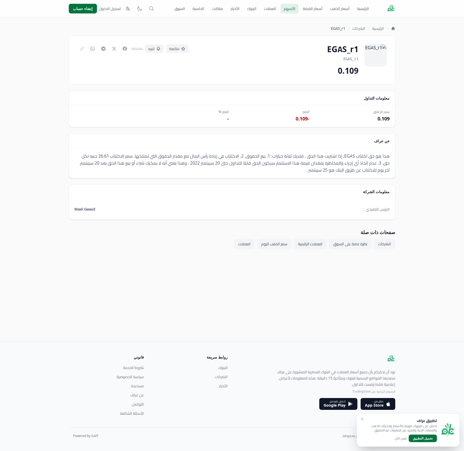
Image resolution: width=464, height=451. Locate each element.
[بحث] (151, 8)
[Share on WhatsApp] (92, 48)
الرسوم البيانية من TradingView (373, 391)
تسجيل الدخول (110, 8)
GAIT (95, 436)
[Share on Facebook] (125, 48)
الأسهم (289, 8)
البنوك (251, 8)
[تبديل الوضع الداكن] (139, 8)
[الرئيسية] (393, 28)
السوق (179, 8)
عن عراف (137, 395)
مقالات (217, 8)
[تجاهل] (362, 419)
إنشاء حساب (83, 8)
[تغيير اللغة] (128, 8)
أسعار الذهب (340, 8)
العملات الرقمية (310, 243)
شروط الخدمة (133, 367)
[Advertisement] (234, 303)
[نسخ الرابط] (82, 48)
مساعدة (137, 385)
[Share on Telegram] (103, 48)
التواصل (138, 404)
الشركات (358, 28)
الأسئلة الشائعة (132, 413)
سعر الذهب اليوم (274, 243)
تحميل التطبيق (423, 438)
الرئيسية (363, 8)
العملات (270, 8)
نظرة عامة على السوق (350, 243)
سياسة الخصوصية (130, 376)
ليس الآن (401, 438)
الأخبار (235, 8)
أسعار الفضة (312, 8)
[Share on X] (114, 48)
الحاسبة (198, 8)
